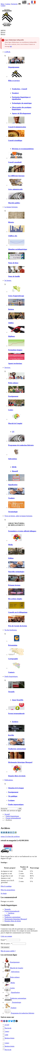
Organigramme (13, 67)
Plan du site (7, 1028)
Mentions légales (9, 1038)
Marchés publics (14, 203)
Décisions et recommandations (23, 149)
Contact (3, 5)
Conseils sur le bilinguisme (17, 612)
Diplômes (11, 336)
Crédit (6, 1035)
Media (10, 545)
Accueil (7, 814)
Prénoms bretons (14, 585)
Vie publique (12, 796)
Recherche (14, 4)
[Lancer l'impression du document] (11, 833)
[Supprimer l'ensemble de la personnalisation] (9, 833)
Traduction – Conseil (19, 89)
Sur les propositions (8, 890)
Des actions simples (15, 599)
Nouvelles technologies (16, 572)
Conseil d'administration (17, 127)
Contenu (7, 4)
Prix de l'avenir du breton (17, 626)
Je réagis (4, 893)
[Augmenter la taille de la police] (4, 833)
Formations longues (15, 350)
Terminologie (13, 512)
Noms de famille (14, 276)
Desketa (11, 309)
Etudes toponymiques (16, 804)
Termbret (15, 93)
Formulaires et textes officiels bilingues (22, 531)
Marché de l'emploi (15, 423)
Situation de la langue (16, 788)
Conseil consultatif (14, 162)
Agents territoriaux (15, 363)
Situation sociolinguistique (17, 249)
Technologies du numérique (22, 103)
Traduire (11, 498)
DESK (14, 467)
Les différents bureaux (16, 176)
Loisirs (10, 410)
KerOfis (11, 735)
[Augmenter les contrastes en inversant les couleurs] (6, 833)
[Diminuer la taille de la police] (2, 833)
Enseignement (13, 396)
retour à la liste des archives (10, 836)
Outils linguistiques (12, 816)
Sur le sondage (6, 886)
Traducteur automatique (17, 749)
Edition (10, 558)
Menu (2, 4)
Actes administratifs (15, 189)
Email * (3, 940)
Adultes (11, 323)
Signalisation (12, 485)
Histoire (11, 222)
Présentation (12, 645)
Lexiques (11, 800)
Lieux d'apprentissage (16, 296)
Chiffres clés (12, 236)
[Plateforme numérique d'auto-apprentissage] (16, 305)
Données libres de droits (16, 776)
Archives (15, 722)
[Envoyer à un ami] (13, 833)
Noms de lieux (13, 263)
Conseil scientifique (15, 140)
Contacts (11, 672)
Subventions (12, 459)
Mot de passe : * (6, 944)
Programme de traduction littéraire (21, 445)
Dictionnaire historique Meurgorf (20, 762)
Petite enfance (13, 383)
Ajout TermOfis (17, 700)
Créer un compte (6, 936)
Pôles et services (14, 81)
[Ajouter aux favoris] (16, 833)
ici (11, 46)
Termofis (11, 692)
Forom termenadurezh (16, 713)
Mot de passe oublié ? (8, 951)
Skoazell (15, 471)
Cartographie (13, 659)
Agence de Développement (21, 113)
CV (13, 432)
